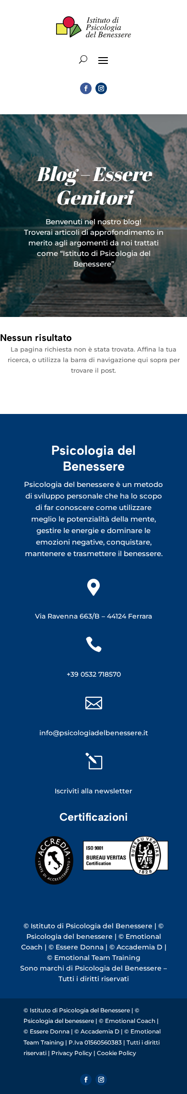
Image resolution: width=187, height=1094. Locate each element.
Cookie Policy (116, 1053)
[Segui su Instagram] (101, 88)
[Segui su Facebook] (86, 88)
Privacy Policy (72, 1053)
